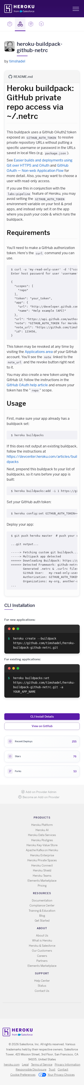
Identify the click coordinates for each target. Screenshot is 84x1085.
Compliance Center (42, 905)
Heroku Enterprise (42, 855)
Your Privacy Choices (61, 1074)
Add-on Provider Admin (41, 792)
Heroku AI (42, 830)
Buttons (41, 24)
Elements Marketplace (42, 880)
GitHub (44, 1010)
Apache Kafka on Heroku (42, 850)
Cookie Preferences (23, 1074)
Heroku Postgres (42, 840)
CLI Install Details (42, 716)
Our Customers (42, 950)
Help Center (42, 980)
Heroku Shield (42, 870)
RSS (32, 1010)
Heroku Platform (42, 825)
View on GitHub (42, 726)
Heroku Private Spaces (42, 860)
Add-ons (9, 24)
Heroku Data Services (42, 835)
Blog (42, 915)
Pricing (42, 885)
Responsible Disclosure (31, 1069)
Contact (63, 1069)
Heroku (19, 8)
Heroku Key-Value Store (42, 845)
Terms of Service (41, 1064)
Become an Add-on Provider (41, 797)
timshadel (17, 61)
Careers (42, 955)
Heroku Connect (42, 865)
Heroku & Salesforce (42, 945)
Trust (52, 1069)
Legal (25, 1064)
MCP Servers (30, 24)
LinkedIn (51, 1010)
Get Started (42, 920)
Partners (42, 960)
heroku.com (12, 1064)
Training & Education (42, 910)
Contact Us (42, 990)
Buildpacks (20, 24)
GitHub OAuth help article (27, 385)
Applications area (39, 351)
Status (42, 985)
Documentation (42, 900)
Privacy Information (67, 1064)
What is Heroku (42, 940)
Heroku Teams (42, 875)
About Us (42, 935)
